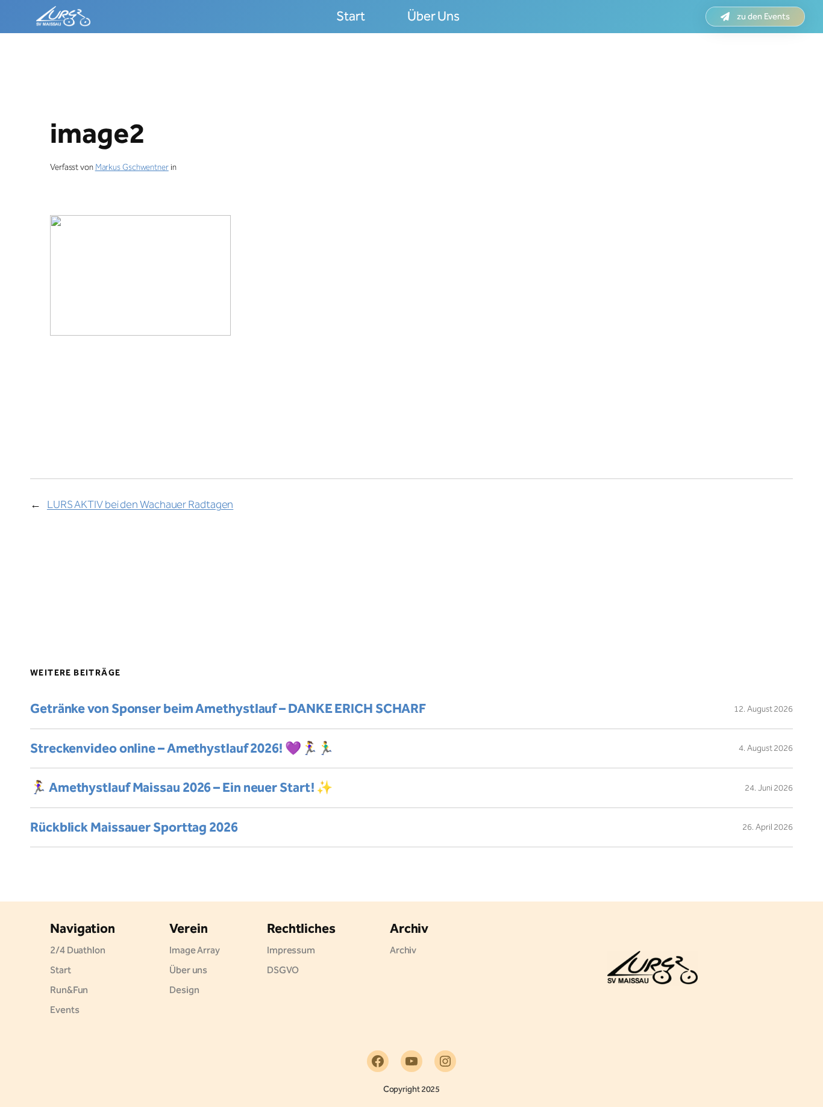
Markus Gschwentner (132, 167)
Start (350, 16)
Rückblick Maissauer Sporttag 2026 (134, 827)
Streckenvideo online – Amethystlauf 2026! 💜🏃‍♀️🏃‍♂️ (182, 748)
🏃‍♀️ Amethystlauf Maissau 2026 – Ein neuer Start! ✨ (181, 787)
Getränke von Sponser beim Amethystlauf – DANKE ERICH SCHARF (228, 709)
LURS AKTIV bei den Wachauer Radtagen (140, 504)
